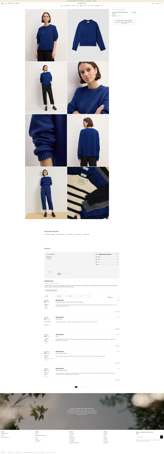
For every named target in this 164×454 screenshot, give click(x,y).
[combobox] (50, 297)
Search (153, 3)
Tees (89, 5)
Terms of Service (11, 452)
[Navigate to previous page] (73, 387)
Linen (77, 5)
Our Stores (105, 442)
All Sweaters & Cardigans (49, 234)
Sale (102, 5)
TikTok (104, 435)
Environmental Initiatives (40, 435)
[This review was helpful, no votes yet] (115, 311)
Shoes (92, 5)
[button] (162, 3)
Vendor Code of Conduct (39, 452)
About (36, 433)
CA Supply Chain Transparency (28, 452)
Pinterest (105, 439)
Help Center (71, 433)
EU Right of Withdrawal (74, 442)
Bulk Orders (71, 440)
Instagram (105, 433)
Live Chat (71, 435)
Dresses (81, 5)
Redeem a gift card (5, 437)
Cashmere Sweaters (60, 234)
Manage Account (4, 433)
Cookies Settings (18, 452)
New (62, 5)
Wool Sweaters (86, 234)
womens (113, 9)
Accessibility (38, 440)
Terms (148, 441)
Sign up (2, 435)
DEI (35, 437)
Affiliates (105, 440)
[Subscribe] (161, 436)
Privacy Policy (142, 441)
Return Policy (72, 437)
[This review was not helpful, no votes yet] (118, 311)
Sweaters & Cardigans (120, 9)
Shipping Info (72, 439)
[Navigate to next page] (91, 387)
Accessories (97, 5)
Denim (85, 5)
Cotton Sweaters (69, 234)
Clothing (73, 5)
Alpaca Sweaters (78, 234)
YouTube (105, 437)
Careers (37, 439)
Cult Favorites (67, 5)
